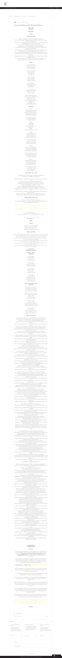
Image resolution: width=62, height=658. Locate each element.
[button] (57, 8)
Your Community (24, 16)
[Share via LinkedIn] (19, 613)
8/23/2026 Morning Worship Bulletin (15, 625)
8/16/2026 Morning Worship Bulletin (44, 625)
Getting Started (16, 16)
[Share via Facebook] (14, 613)
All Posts (11, 16)
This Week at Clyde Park (29, 624)
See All (51, 621)
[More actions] (47, 22)
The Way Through (32, 16)
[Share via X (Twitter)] (16, 613)
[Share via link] (21, 613)
